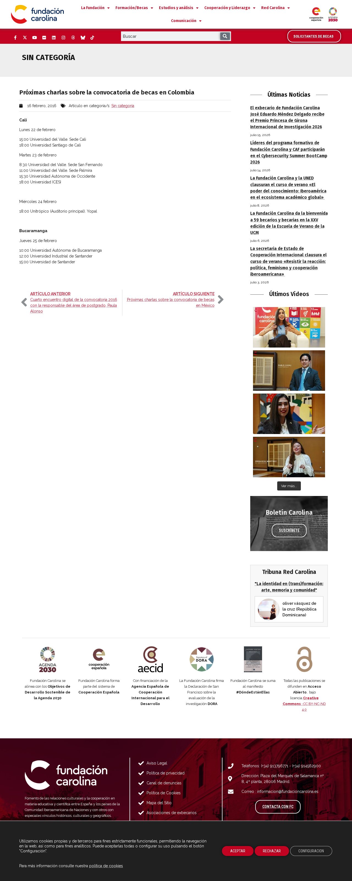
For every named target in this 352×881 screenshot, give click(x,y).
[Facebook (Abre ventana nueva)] (15, 38)
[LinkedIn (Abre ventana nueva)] (54, 38)
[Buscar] (225, 36)
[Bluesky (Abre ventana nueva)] (82, 38)
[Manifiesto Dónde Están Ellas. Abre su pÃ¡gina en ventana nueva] (253, 659)
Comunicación (183, 20)
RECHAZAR (272, 851)
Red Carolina (273, 8)
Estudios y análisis (176, 8)
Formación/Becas (132, 8)
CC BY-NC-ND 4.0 (304, 704)
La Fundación (93, 8)
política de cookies (106, 866)
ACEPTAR (237, 851)
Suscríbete (289, 530)
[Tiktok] (92, 38)
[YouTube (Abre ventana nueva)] (34, 38)
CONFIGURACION (311, 851)
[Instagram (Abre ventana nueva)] (63, 38)
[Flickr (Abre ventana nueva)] (44, 38)
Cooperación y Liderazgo (227, 8)
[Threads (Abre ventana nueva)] (73, 38)
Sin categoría (122, 106)
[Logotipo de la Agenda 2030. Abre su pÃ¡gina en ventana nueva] (48, 659)
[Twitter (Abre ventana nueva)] (25, 38)
